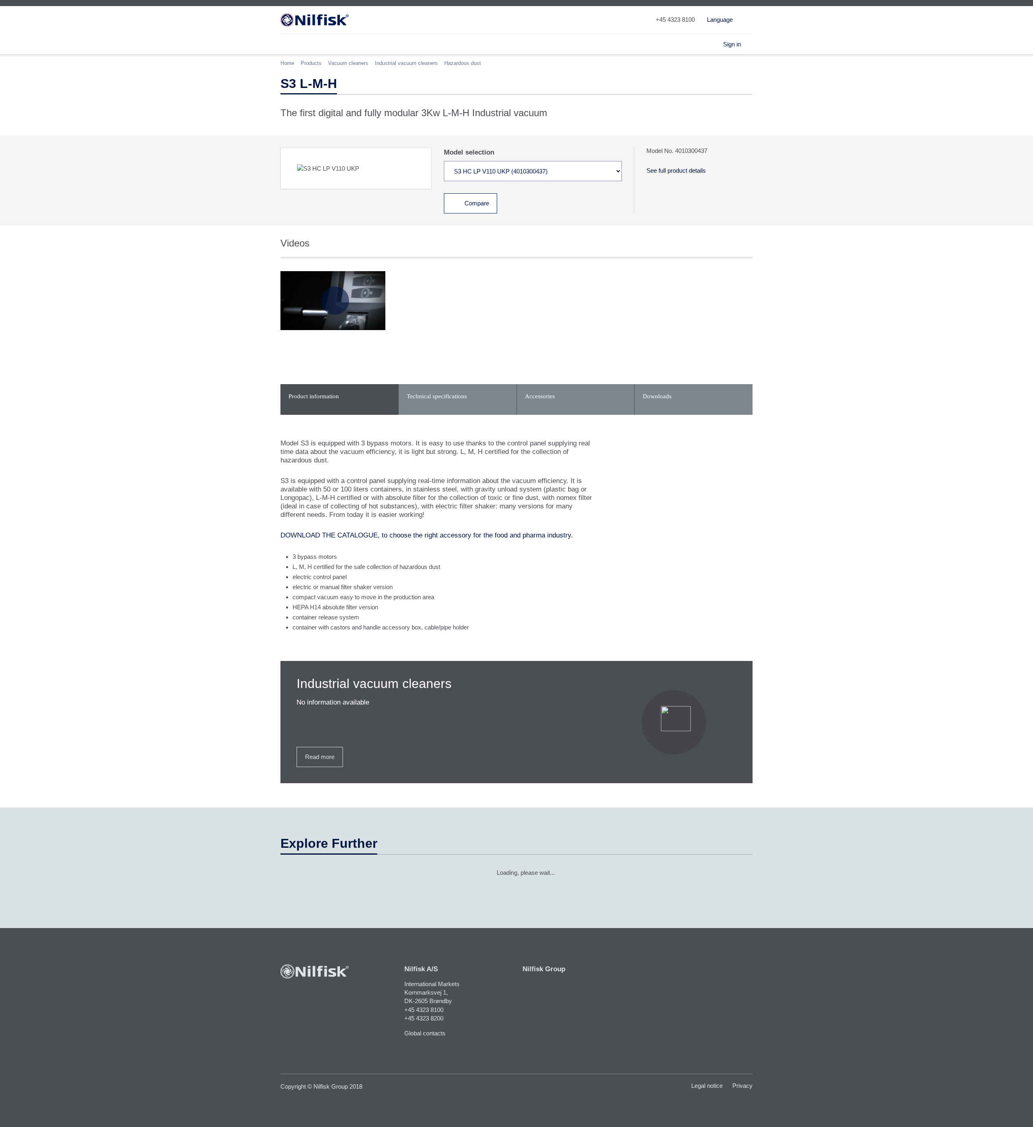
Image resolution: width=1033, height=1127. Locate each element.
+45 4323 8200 (423, 1018)
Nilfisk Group (544, 969)
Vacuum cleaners (348, 63)
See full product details (676, 170)
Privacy (742, 1085)
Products (311, 63)
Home (287, 63)
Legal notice (707, 1085)
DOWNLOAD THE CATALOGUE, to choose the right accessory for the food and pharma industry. (426, 535)
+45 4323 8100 (423, 1009)
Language (720, 19)
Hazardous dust (462, 63)
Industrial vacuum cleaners (406, 63)
